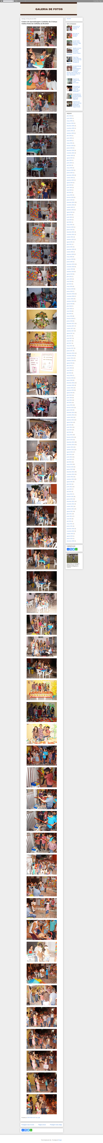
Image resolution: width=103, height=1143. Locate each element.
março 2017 (69, 345)
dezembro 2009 (70, 541)
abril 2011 (69, 521)
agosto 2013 (70, 452)
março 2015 (69, 405)
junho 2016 (69, 368)
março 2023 (69, 195)
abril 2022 (69, 222)
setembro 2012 (70, 479)
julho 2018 (69, 306)
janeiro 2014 (70, 439)
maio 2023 (69, 190)
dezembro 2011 (70, 501)
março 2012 (69, 494)
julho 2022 (69, 214)
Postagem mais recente (27, 1124)
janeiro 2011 (70, 526)
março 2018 (69, 316)
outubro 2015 (70, 387)
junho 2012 (69, 486)
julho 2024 (69, 160)
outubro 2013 (70, 447)
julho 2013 (69, 454)
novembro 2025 (70, 128)
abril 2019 (69, 284)
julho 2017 (69, 335)
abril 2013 (69, 462)
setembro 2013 (70, 449)
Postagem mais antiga (56, 1124)
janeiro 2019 (70, 291)
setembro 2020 (70, 254)
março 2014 (69, 434)
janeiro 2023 (70, 199)
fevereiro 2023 (70, 197)
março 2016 (69, 375)
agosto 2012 (70, 481)
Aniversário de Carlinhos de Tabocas (76, 27)
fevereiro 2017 (70, 348)
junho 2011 (69, 516)
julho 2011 (69, 513)
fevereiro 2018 (70, 318)
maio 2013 (69, 459)
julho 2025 (69, 135)
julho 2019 (69, 276)
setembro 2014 (70, 419)
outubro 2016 (70, 358)
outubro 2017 (70, 328)
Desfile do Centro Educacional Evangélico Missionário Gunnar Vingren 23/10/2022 (74, 51)
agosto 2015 (70, 392)
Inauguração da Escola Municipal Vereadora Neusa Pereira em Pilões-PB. (77, 96)
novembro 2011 (70, 503)
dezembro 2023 (70, 175)
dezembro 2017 (70, 323)
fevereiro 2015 (70, 407)
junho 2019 (69, 279)
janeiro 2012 (70, 499)
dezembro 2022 (70, 202)
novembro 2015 (70, 385)
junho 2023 (69, 187)
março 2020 (69, 256)
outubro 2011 (70, 506)
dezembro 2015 (70, 382)
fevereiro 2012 (70, 496)
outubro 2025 (70, 130)
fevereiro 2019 (70, 288)
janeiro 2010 (70, 538)
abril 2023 (69, 192)
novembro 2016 (70, 355)
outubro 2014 (70, 417)
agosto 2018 (70, 303)
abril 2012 (69, 491)
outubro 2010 (70, 533)
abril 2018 (69, 313)
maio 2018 (69, 311)
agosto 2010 (70, 536)
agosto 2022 (70, 212)
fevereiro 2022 (70, 227)
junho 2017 (69, 338)
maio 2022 (69, 219)
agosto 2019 (70, 274)
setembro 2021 (70, 239)
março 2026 (69, 120)
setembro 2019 (70, 271)
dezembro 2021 (70, 232)
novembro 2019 (70, 266)
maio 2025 (69, 140)
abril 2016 (69, 373)
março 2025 (69, 143)
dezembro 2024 (70, 150)
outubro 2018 (70, 298)
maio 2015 (69, 400)
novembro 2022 (70, 204)
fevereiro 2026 (70, 123)
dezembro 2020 (70, 249)
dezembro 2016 (70, 353)
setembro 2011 (70, 508)
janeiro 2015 (70, 410)
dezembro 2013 (70, 442)
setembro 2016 (70, 360)
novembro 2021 (70, 234)
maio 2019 (69, 281)
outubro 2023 (70, 177)
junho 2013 (69, 457)
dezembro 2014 (70, 412)
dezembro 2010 (70, 528)
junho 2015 (69, 397)
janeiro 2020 (70, 261)
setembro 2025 (70, 133)
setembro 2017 (70, 330)
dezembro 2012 (70, 471)
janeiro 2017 (70, 350)
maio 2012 (69, 489)
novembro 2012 (70, 474)
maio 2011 (69, 518)
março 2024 (69, 167)
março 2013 (69, 464)
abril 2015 (69, 402)
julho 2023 (69, 185)
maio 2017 (69, 340)
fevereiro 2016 (70, 377)
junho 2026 (69, 118)
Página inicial (42, 1124)
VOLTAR (69, 18)
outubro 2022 (70, 207)
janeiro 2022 (70, 229)
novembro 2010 (70, 531)
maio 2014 (69, 429)
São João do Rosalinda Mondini (76, 35)
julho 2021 (69, 244)
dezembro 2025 (70, 125)
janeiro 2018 (70, 321)
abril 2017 (69, 343)
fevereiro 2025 (70, 145)
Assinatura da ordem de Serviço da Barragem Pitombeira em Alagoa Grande (77, 104)
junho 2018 (69, 308)
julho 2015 (69, 395)
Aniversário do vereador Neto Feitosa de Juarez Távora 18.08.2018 (76, 89)
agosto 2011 (70, 511)
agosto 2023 (70, 182)
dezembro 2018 (70, 293)
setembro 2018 (70, 301)
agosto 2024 (70, 157)
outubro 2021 (70, 237)
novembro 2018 (70, 296)
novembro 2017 (70, 326)
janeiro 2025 (70, 148)
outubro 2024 (70, 155)
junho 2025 (69, 138)
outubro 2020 (70, 251)
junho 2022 (69, 217)
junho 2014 (69, 427)
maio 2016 (69, 370)
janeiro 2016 (70, 380)
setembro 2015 (70, 390)
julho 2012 (69, 484)
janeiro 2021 (70, 246)
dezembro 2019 (70, 264)
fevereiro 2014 (70, 437)
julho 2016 (69, 365)
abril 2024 (69, 165)
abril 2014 (69, 432)
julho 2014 (69, 424)
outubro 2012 (70, 476)
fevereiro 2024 (70, 170)
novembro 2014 (70, 414)
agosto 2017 (70, 333)
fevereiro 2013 (70, 466)
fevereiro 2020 (70, 259)
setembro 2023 (70, 180)
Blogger (60, 1140)
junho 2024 (69, 162)
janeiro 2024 (70, 172)
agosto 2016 (70, 363)
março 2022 (69, 224)
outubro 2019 (70, 269)
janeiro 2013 (70, 469)
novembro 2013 (70, 444)
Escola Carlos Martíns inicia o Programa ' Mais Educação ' (77, 42)
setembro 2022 (70, 209)
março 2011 (69, 523)
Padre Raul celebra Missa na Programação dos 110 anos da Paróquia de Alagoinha (74, 60)
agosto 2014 (70, 422)
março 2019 (69, 286)
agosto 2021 (70, 242)
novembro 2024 (70, 153)
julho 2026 (69, 115)
